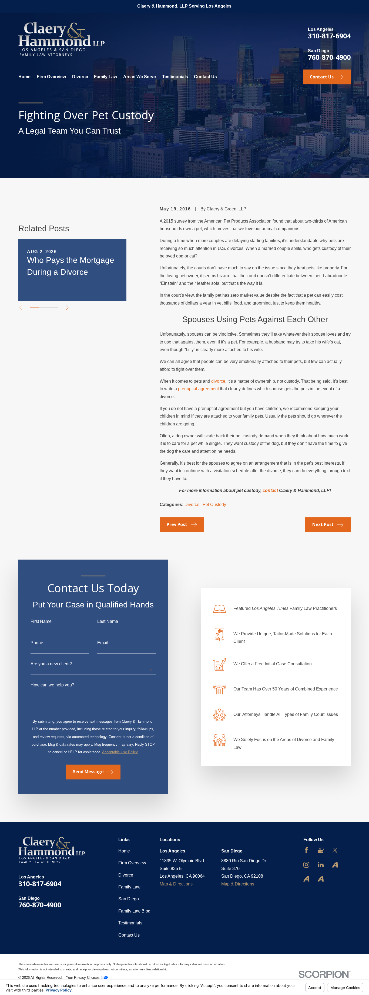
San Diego (128, 899)
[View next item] (67, 307)
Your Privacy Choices (83, 978)
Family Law (129, 887)
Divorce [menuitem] (80, 76)
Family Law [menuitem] (105, 76)
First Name (41, 621)
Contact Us (129, 935)
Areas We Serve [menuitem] (139, 76)
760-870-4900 (329, 57)
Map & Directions (176, 884)
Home (124, 851)
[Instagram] (306, 865)
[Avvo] (335, 865)
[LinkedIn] (321, 865)
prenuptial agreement (198, 388)
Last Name (107, 621)
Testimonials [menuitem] (175, 76)
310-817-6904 (329, 35)
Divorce (192, 504)
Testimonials (130, 923)
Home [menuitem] (24, 76)
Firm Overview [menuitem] (51, 76)
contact (271, 490)
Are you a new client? (51, 664)
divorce (218, 381)
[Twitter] (335, 850)
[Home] (61, 39)
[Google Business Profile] (321, 850)
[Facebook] (306, 850)
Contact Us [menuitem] (205, 76)
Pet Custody (214, 504)
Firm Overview (132, 863)
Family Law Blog (134, 911)
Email (102, 643)
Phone (37, 643)
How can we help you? (52, 685)
